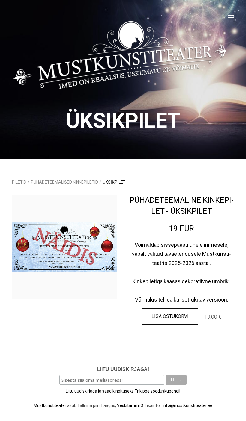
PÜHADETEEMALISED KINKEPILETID (64, 182)
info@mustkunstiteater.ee (187, 405)
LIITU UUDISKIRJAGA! (123, 369)
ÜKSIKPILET (114, 182)
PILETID (19, 182)
